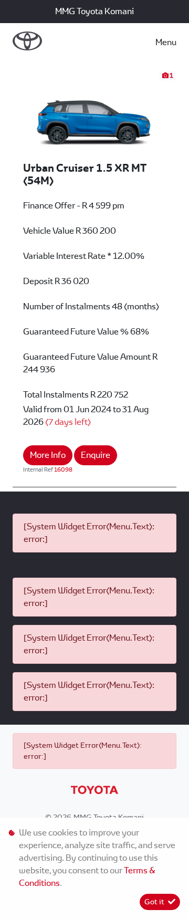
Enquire (95, 455)
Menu (165, 42)
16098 (63, 469)
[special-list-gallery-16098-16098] (94, 115)
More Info (48, 455)
